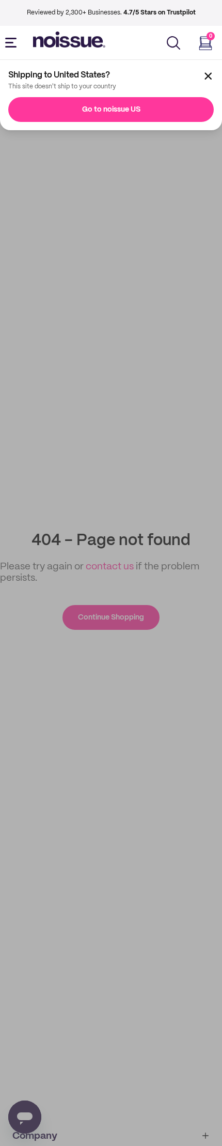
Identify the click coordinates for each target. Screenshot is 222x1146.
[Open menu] (13, 43)
